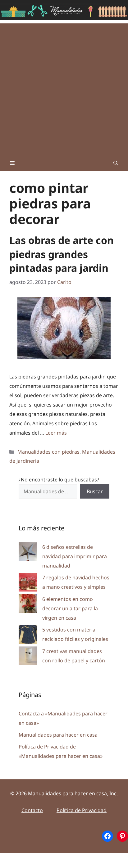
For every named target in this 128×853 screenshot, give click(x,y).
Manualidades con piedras (48, 451)
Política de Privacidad (82, 810)
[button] (115, 163)
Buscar (95, 491)
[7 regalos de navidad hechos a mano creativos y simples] (28, 583)
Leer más (56, 432)
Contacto (32, 810)
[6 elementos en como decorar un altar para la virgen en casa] (28, 605)
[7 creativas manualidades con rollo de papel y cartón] (28, 657)
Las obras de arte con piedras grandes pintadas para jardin (61, 254)
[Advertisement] (64, 87)
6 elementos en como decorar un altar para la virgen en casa (70, 608)
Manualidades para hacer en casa (58, 734)
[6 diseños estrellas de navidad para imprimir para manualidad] (28, 553)
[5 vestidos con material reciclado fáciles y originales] (28, 635)
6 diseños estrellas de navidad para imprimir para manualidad (74, 556)
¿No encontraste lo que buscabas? (59, 479)
